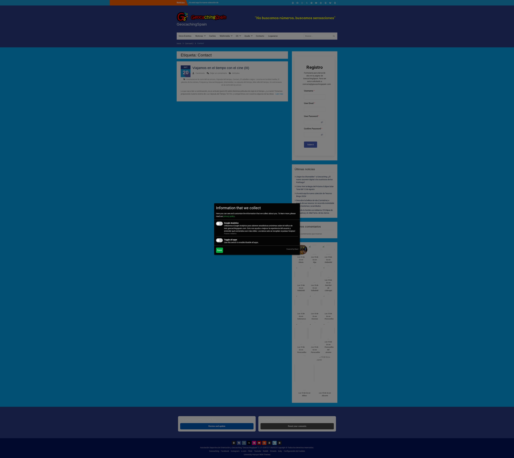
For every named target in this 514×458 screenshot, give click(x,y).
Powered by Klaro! (292, 249)
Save (219, 250)
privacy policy (229, 216)
